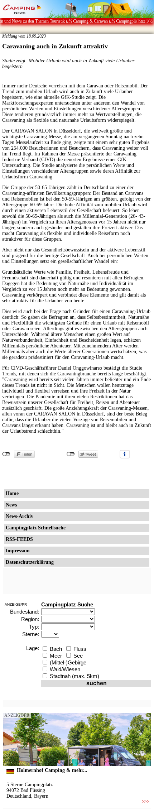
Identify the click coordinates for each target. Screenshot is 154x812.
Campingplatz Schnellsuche (36, 527)
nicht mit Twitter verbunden (71, 454)
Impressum (18, 550)
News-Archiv (19, 516)
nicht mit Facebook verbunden (6, 454)
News (11, 505)
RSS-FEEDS (19, 539)
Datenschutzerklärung (30, 562)
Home (12, 493)
